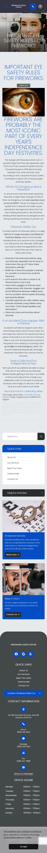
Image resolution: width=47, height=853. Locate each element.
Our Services (13, 462)
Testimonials (13, 473)
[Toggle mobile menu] (6, 6)
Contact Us (12, 479)
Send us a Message (23, 773)
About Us (11, 457)
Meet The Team (14, 468)
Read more (11, 554)
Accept (23, 846)
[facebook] (16, 654)
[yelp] (31, 654)
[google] (23, 654)
